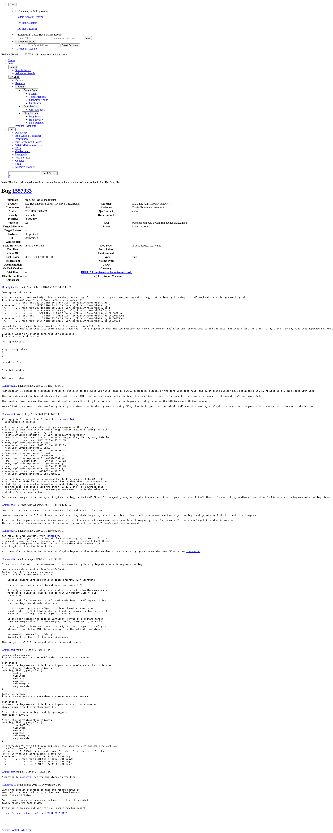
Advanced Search (25, 73)
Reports (20, 86)
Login (12, 4)
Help (12, 129)
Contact (19, 160)
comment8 (25, 777)
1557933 (22, 191)
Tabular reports (37, 96)
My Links (14, 77)
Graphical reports (38, 99)
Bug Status (35, 116)
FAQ (18, 148)
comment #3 (53, 536)
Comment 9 (8, 771)
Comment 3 (8, 414)
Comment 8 (8, 649)
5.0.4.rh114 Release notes (29, 145)
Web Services (22, 157)
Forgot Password (26, 41)
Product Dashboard (25, 125)
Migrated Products (25, 166)
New (11, 63)
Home (11, 60)
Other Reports (31, 106)
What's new (21, 138)
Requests (20, 83)
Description (8, 287)
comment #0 (66, 419)
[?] (9, 176)
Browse (19, 80)
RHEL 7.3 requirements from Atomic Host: (106, 272)
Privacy (5, 829)
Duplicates (35, 103)
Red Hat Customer (26, 28)
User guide (21, 154)
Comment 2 (8, 385)
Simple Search (23, 70)
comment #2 (193, 551)
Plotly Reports (31, 113)
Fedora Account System (29, 16)
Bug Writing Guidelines (28, 135)
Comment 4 (8, 504)
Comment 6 (8, 559)
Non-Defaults (36, 122)
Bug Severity (36, 119)
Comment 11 (9, 784)
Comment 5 (8, 530)
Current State (30, 90)
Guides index (22, 151)
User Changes (37, 109)
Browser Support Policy (28, 141)
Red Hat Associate (26, 22)
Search (13, 67)
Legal (18, 163)
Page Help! (21, 132)
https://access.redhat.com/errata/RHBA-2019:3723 (34, 813)
